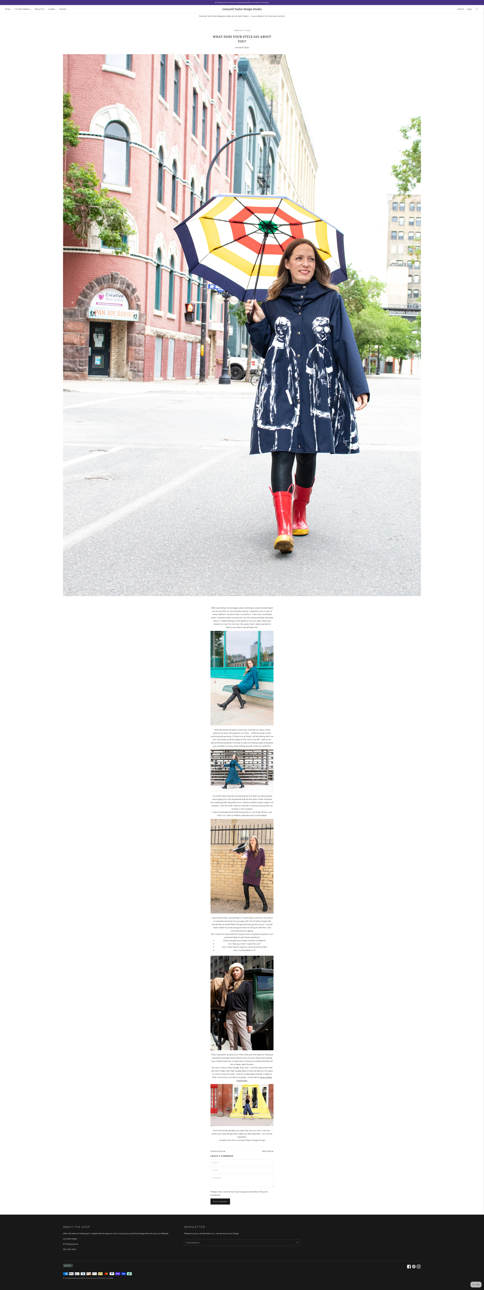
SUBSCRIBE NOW (266, 669)
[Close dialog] (289, 609)
